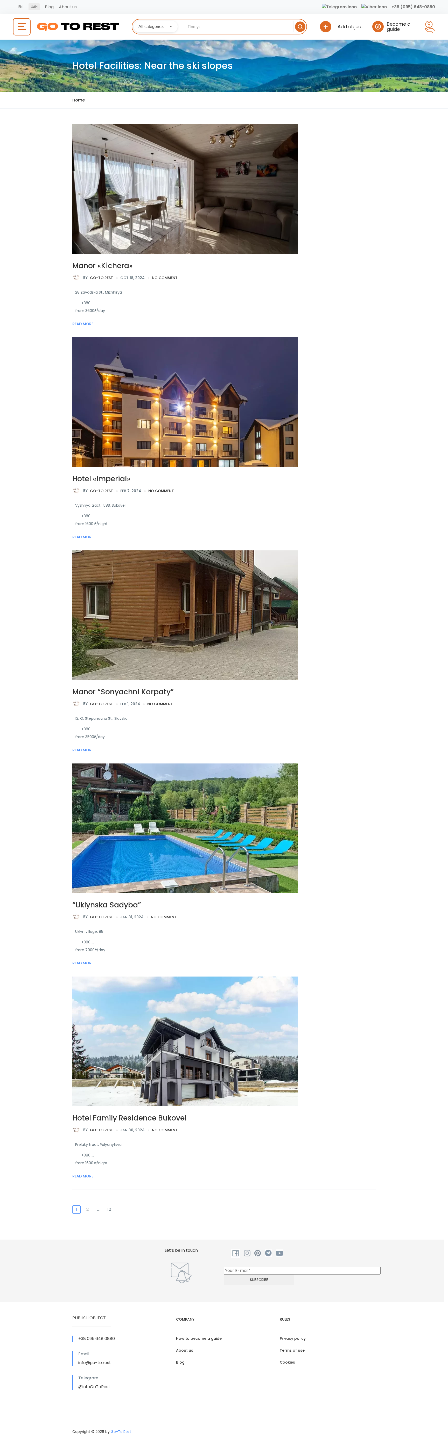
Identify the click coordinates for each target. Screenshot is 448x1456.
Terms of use (292, 1350)
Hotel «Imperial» (101, 479)
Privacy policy (293, 1338)
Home (78, 100)
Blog (49, 7)
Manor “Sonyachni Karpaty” (123, 692)
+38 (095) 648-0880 (413, 7)
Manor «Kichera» (102, 266)
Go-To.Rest (98, 277)
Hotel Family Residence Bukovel (129, 1118)
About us (68, 7)
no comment (165, 277)
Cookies (287, 1362)
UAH (34, 6)
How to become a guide (199, 1338)
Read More (82, 323)
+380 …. (88, 302)
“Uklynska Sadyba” (106, 905)
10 (109, 1209)
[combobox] (156, 26)
